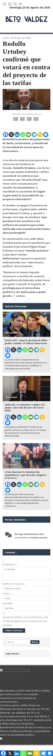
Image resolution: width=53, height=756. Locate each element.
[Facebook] (15, 119)
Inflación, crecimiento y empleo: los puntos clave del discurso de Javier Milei (25, 407)
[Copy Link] (40, 134)
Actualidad (11, 333)
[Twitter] (22, 119)
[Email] (28, 134)
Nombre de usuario (14, 584)
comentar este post (38, 538)
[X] (11, 134)
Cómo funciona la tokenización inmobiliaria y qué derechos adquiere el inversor (26, 475)
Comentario (10, 565)
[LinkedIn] (36, 119)
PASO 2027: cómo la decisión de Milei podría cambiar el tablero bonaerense (26, 342)
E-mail (7, 594)
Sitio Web (7, 603)
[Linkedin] (17, 134)
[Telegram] (34, 134)
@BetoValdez (12, 654)
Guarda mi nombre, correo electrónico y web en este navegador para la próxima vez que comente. (25, 621)
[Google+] (29, 119)
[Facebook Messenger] (45, 134)
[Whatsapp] (22, 134)
